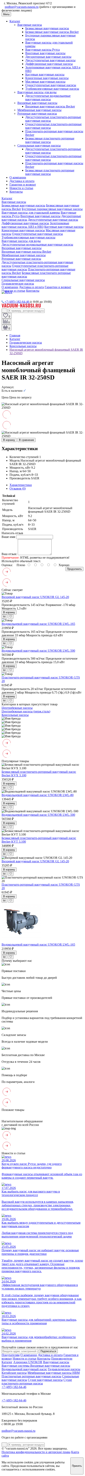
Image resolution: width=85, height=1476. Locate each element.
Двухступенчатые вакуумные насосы (50, 60)
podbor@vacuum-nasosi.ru (22, 6)
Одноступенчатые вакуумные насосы (50, 85)
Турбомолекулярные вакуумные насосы (52, 88)
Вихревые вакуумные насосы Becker (50, 106)
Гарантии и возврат (22, 184)
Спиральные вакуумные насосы (39, 145)
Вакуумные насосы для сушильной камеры (31, 212)
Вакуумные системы (16, 1365)
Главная (14, 335)
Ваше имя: (9, 536)
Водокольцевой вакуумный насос (24, 1369)
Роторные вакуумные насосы (37, 113)
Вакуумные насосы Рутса (42, 49)
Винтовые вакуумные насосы (45, 53)
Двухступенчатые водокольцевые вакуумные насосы (48, 97)
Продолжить (74, 568)
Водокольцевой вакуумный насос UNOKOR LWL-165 (38, 623)
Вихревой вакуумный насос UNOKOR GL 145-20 (35, 597)
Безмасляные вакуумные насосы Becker (52, 32)
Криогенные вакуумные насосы (47, 78)
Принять (77, 1465)
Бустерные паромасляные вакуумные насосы (52, 209)
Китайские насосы (14, 1372)
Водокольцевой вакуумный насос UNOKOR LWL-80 (38, 795)
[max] (7, 292)
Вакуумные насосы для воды (37, 92)
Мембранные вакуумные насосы (39, 110)
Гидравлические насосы (18, 283)
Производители (61, 1358)
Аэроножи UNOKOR (27, 1362)
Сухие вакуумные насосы (45, 1380)
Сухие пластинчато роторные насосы (37, 1381)
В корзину (9, 439)
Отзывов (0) (17, 488)
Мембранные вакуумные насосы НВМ (53, 1372)
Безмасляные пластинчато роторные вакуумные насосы (49, 140)
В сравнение (26, 439)
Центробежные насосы (17, 707)
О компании (17, 177)
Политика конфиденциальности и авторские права (36, 1452)
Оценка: (7, 565)
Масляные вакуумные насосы (45, 81)
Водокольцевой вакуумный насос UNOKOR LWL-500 (38, 650)
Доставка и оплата (21, 181)
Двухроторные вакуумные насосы (48, 56)
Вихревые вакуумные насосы (37, 103)
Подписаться (48, 1351)
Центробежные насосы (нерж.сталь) (26, 711)
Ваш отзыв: (9, 554)
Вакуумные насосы (56, 1362)
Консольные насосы (23, 346)
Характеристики (20, 485)
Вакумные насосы (29, 24)
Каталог (14, 21)
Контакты (16, 191)
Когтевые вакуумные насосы (44, 74)
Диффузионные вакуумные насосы (49, 63)
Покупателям (11, 1355)
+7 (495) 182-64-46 (17, 301)
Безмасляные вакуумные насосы (47, 28)
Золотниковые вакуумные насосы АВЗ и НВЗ (35, 225)
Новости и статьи (21, 188)
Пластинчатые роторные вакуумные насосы (31, 1376)
